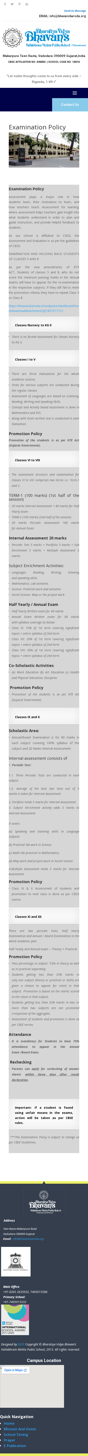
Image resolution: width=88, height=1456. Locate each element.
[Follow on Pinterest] (19, 4)
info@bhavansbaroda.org (28, 1239)
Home (9, 1423)
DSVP (21, 1344)
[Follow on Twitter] (12, 4)
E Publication (15, 1445)
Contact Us (70, 105)
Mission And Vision (20, 1428)
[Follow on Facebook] (5, 4)
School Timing (16, 1434)
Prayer (9, 1440)
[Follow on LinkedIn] (26, 4)
